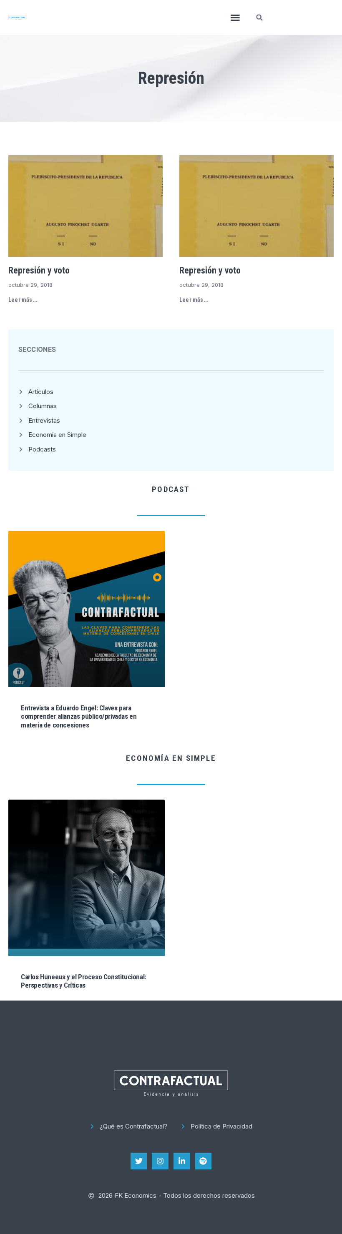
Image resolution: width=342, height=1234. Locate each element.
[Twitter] (139, 1161)
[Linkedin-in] (182, 1161)
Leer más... (23, 299)
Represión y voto (39, 270)
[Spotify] (203, 1161)
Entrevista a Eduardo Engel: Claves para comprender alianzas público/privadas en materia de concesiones (78, 716)
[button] (235, 17)
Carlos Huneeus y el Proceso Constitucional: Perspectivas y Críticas (83, 981)
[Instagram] (160, 1161)
